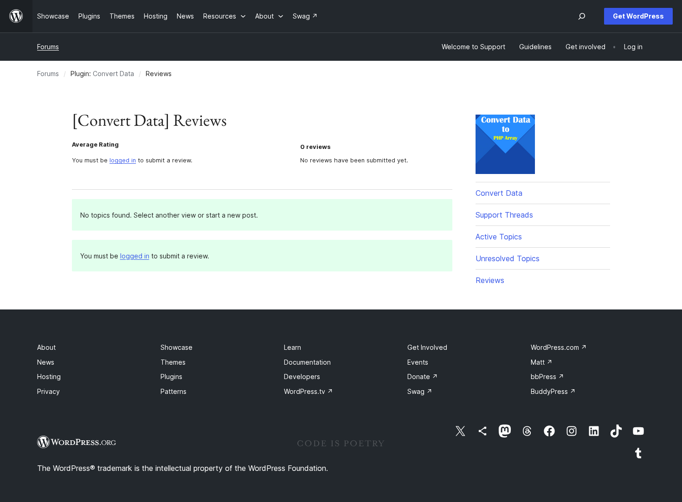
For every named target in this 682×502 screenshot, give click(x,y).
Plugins (171, 376)
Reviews (490, 280)
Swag (419, 391)
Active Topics (499, 236)
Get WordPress (638, 16)
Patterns (174, 391)
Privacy (48, 391)
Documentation (307, 362)
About (46, 347)
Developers (302, 376)
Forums (48, 47)
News (45, 362)
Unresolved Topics (508, 258)
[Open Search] (582, 16)
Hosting (49, 376)
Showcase (177, 347)
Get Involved (427, 347)
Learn (292, 347)
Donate (422, 376)
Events (417, 362)
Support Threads (504, 214)
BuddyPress (553, 391)
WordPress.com (559, 347)
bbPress (547, 376)
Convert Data (113, 73)
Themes (173, 362)
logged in (122, 160)
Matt (542, 362)
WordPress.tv (308, 391)
